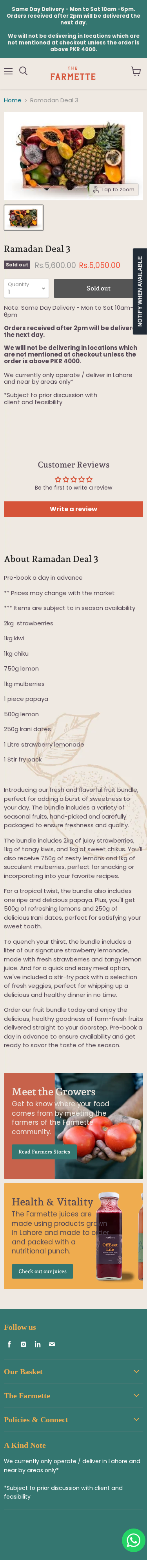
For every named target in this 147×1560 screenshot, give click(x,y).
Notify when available (140, 291)
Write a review (73, 509)
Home (13, 100)
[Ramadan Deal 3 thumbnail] (23, 217)
